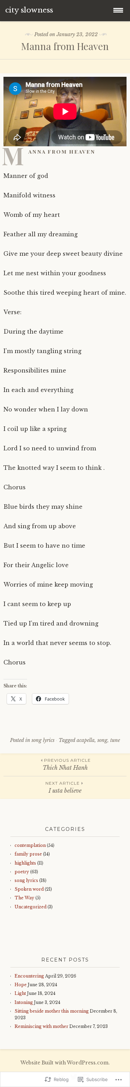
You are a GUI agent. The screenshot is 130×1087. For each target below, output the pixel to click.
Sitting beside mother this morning (52, 1011)
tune (115, 740)
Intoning (24, 1002)
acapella (86, 740)
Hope (21, 984)
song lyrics (43, 740)
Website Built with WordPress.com (64, 1063)
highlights (25, 863)
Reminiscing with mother (41, 1026)
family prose (28, 854)
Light (20, 993)
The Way (24, 897)
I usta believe (63, 787)
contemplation (30, 845)
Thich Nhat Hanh (67, 764)
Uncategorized (30, 906)
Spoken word (29, 889)
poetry (22, 871)
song (102, 740)
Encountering (29, 976)
